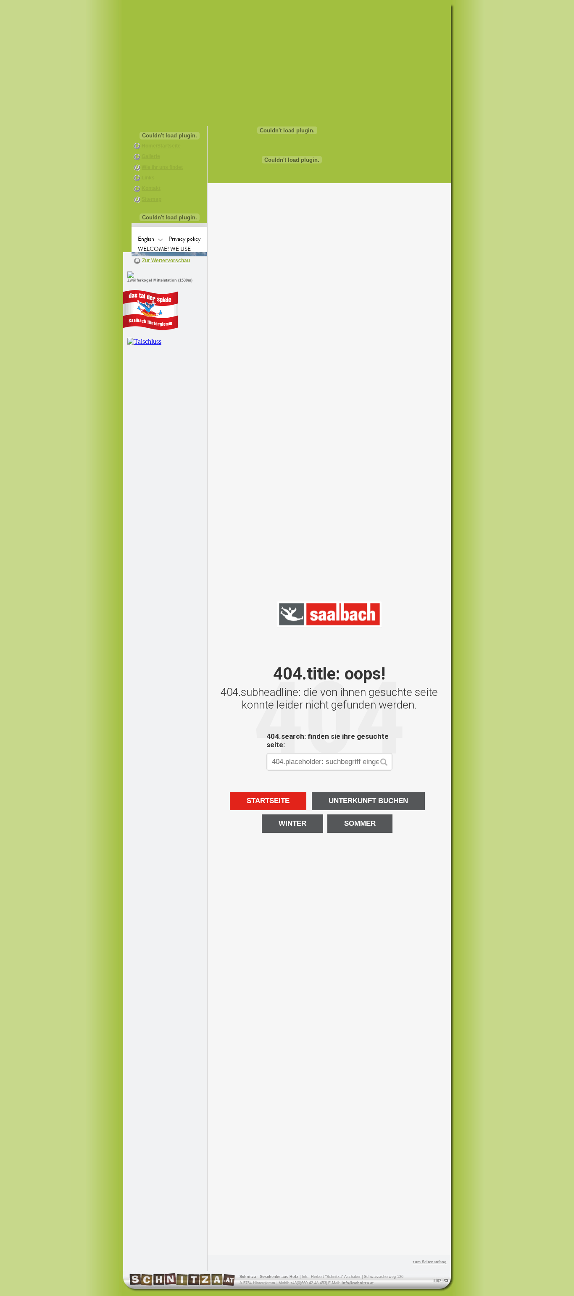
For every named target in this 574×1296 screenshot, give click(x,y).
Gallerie (151, 156)
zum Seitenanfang (430, 1262)
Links (148, 178)
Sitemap (151, 199)
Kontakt (151, 188)
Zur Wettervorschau (166, 260)
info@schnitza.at (358, 1283)
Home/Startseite (161, 146)
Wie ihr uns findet (162, 167)
